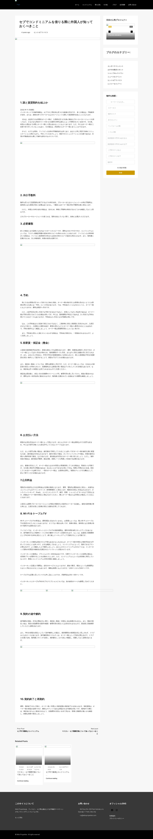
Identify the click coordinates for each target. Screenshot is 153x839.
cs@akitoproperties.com (88, 815)
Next (132, 32)
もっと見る (18, 817)
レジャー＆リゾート (37, 768)
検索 (120, 173)
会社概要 (122, 5)
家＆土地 (97, 5)
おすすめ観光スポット (115, 70)
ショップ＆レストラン (115, 73)
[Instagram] (116, 810)
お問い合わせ (132, 5)
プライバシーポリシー (116, 818)
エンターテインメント (115, 66)
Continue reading (22, 781)
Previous (109, 32)
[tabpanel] (120, 31)
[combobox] (120, 108)
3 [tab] (125, 41)
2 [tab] (122, 41)
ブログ (115, 5)
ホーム (77, 5)
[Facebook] (111, 810)
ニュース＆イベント (115, 77)
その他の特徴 (121, 168)
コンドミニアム (87, 5)
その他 (105, 5)
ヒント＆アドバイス (41, 32)
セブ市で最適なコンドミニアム (57, 772)
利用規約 (112, 816)
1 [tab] (119, 41)
